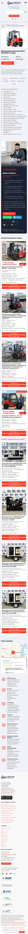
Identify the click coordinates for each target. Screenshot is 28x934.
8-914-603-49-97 (5, 853)
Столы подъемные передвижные (8, 817)
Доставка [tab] (12, 81)
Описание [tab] (5, 78)
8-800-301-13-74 (15, 7)
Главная (2, 24)
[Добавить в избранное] (16, 63)
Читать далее (15, 482)
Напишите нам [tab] (20, 81)
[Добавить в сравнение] (19, 63)
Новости (3, 833)
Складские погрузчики (6, 811)
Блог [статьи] (4, 837)
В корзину (15, 285)
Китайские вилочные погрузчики (14, 72)
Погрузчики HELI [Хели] (6, 73)
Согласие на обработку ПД (18, 923)
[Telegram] (14, 873)
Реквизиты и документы (6, 793)
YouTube (16, 221)
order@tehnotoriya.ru (9, 854)
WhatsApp (8, 217)
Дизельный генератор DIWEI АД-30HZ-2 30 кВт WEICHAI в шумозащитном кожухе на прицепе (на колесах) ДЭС (14, 565)
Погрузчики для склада (17, 73)
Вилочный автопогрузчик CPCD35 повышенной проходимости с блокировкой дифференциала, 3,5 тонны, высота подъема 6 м (14, 316)
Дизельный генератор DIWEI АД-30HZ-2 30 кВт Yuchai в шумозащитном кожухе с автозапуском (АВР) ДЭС (14, 465)
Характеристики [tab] (14, 78)
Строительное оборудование (8, 820)
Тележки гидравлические (7, 819)
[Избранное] (12, 19)
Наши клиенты (4, 839)
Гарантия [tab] (6, 81)
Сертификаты (4, 840)
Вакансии (3, 842)
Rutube (7, 224)
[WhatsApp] (2, 873)
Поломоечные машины (6, 815)
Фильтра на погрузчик (6, 822)
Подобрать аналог (7, 63)
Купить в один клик (14, 288)
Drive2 (14, 224)
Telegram (18, 217)
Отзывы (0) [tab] (22, 78)
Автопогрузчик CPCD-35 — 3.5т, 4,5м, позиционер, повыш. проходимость (12, 416)
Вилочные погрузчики (10, 24)
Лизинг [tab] (14, 84)
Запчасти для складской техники (8, 808)
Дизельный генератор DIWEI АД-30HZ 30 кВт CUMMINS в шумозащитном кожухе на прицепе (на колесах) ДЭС (13, 612)
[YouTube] (6, 873)
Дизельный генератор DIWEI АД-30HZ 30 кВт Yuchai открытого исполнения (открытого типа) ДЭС (13, 518)
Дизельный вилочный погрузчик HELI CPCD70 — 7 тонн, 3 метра (12, 267)
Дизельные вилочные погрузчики (13, 71)
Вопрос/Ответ (4, 832)
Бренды (3, 844)
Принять (22, 932)
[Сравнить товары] (15, 19)
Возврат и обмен (5, 835)
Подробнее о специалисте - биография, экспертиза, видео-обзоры (13, 230)
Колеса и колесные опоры (7, 804)
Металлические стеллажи (7, 813)
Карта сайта (3, 846)
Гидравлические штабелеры (7, 810)
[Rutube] (10, 873)
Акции (2, 830)
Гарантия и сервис (5, 828)
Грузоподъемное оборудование (8, 806)
